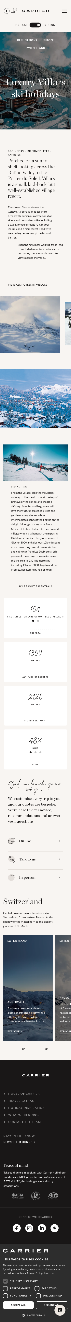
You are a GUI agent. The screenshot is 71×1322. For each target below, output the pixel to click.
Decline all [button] (52, 1305)
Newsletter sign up (18, 1142)
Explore (13, 1031)
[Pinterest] (54, 1231)
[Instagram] (29, 1231)
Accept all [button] (18, 1305)
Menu (64, 11)
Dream (21, 25)
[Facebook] (17, 1231)
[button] (35, 1315)
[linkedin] (42, 1231)
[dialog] (35, 1283)
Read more (50, 1273)
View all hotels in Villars (27, 284)
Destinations (27, 40)
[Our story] (7, 11)
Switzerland (35, 48)
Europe (48, 40)
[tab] (33, 621)
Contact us (14, 10)
